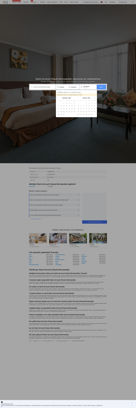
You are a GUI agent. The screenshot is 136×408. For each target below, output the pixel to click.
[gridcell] (61, 103)
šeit (1, 406)
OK (132, 404)
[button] (57, 98)
